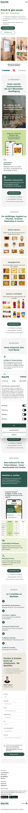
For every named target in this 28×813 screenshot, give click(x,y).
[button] (26, 2)
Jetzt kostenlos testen (8, 28)
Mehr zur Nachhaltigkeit (11, 123)
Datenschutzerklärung (11, 749)
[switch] (24, 410)
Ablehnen (14, 434)
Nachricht (6, 735)
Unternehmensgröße (8, 728)
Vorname (6, 694)
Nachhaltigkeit (4, 776)
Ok (14, 425)
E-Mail (5, 707)
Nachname (6, 701)
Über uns (3, 778)
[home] (5, 2)
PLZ (4, 721)
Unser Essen (4, 774)
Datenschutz (4, 785)
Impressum (3, 783)
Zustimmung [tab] (5, 381)
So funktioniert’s (5, 772)
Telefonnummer (7, 714)
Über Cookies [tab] (22, 381)
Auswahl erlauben (14, 430)
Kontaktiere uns (8, 32)
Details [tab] (14, 381)
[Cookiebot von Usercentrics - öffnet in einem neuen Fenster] (20, 377)
